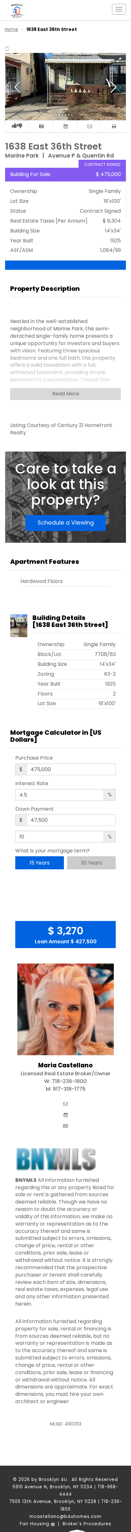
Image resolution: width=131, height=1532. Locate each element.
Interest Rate (31, 783)
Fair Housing (35, 1524)
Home (11, 29)
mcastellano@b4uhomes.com (65, 1517)
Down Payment (34, 809)
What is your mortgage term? (52, 850)
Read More (65, 393)
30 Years (91, 862)
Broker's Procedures (87, 1524)
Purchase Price (34, 758)
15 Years (40, 862)
